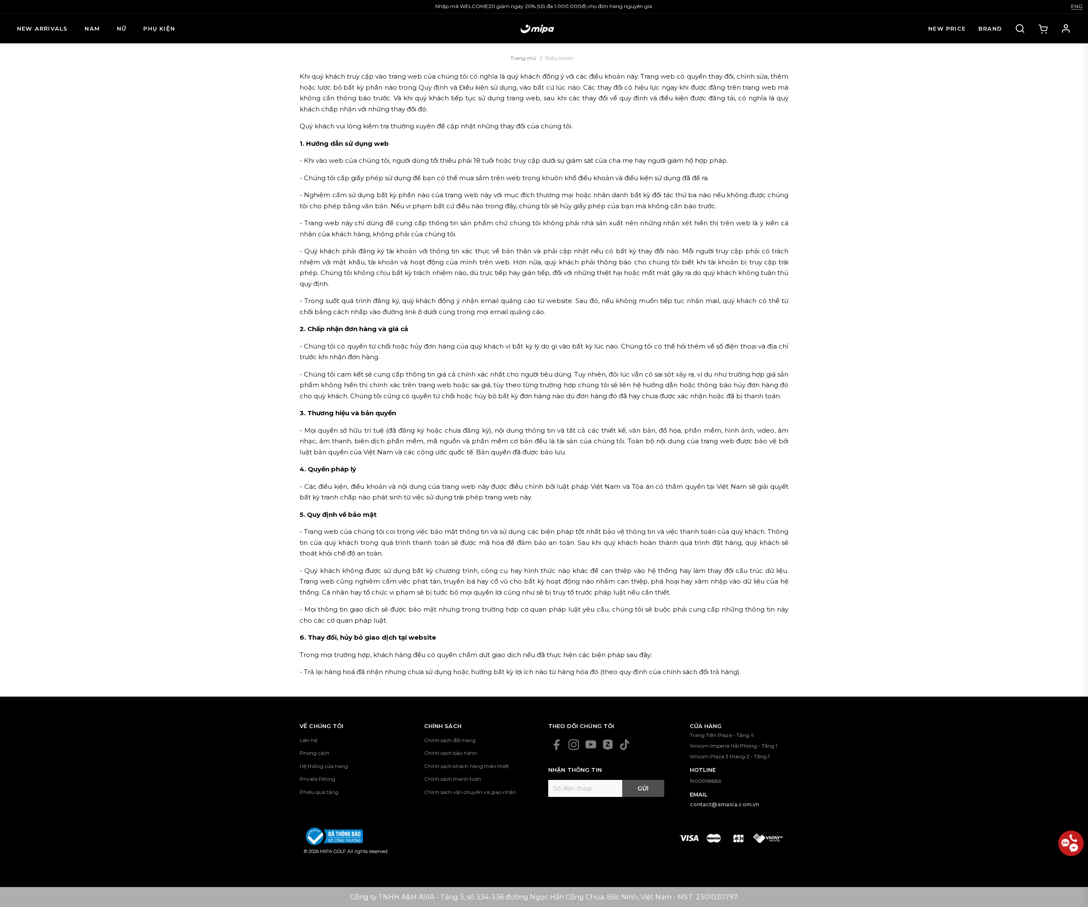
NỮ (121, 28)
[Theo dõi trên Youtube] (590, 744)
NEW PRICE (947, 28)
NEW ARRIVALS (42, 28)
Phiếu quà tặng (319, 792)
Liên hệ (308, 740)
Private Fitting (317, 779)
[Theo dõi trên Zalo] (607, 744)
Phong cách (314, 753)
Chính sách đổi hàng (450, 740)
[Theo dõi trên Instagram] (573, 744)
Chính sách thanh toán (452, 779)
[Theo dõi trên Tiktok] (624, 744)
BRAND (990, 28)
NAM (92, 28)
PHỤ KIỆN (159, 28)
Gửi (643, 788)
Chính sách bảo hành (450, 753)
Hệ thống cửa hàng (324, 766)
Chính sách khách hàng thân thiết (466, 766)
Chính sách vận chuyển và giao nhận (470, 792)
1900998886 (705, 781)
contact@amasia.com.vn (724, 804)
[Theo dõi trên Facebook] (556, 744)
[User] (1066, 28)
